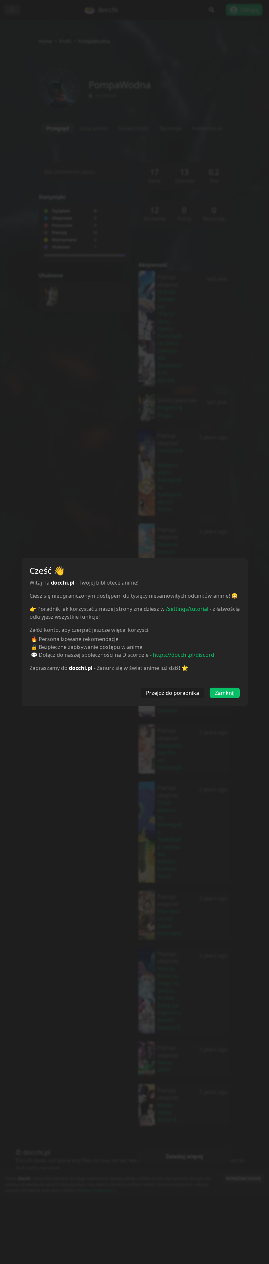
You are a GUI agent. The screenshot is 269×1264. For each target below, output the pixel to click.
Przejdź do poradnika (172, 692)
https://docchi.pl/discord (183, 654)
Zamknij (225, 692)
